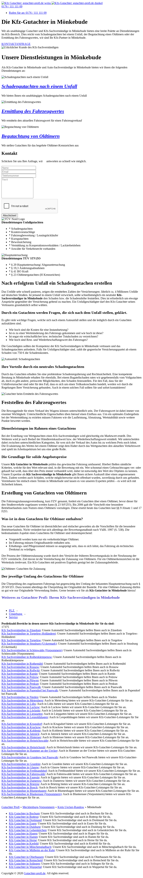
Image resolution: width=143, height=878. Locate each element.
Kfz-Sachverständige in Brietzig (20, 784)
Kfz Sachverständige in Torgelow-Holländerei (28, 633)
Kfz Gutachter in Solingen (24, 863)
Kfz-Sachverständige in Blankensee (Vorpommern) (31, 794)
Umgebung (16, 613)
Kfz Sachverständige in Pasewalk (21, 687)
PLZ (12, 610)
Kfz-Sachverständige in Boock (19, 787)
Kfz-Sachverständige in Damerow (21, 780)
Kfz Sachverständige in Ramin (19, 673)
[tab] (12, 610)
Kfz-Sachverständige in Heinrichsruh (23, 747)
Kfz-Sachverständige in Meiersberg (22, 700)
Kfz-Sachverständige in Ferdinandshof (24, 770)
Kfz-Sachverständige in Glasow (20, 767)
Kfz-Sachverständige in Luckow (20, 707)
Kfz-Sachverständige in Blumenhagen (23, 790)
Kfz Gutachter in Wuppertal (25, 867)
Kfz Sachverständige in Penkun (20, 683)
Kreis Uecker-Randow (71, 807)
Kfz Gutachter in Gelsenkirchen (27, 830)
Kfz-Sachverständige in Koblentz (21, 730)
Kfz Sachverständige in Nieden (19, 697)
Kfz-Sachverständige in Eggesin (20, 777)
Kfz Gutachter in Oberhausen (26, 856)
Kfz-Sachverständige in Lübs (18, 703)
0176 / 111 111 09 (11, 6)
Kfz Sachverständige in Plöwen (20, 680)
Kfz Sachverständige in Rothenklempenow (26, 657)
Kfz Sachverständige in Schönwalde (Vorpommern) (31, 650)
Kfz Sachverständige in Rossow (20, 667)
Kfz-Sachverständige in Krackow (21, 727)
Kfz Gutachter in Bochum (24, 813)
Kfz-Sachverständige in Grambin (20, 764)
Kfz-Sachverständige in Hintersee (21, 737)
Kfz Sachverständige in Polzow (20, 677)
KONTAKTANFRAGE (16, 44)
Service (13, 617)
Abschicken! (9, 215)
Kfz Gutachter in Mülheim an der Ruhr (32, 850)
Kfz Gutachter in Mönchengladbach (30, 846)
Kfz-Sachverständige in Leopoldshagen (24, 717)
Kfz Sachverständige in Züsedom (21, 630)
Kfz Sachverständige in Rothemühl (22, 663)
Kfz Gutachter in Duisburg (24, 826)
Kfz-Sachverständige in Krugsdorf (21, 723)
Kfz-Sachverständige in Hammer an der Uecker (29, 750)
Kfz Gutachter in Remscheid (25, 860)
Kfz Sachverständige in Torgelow (21, 640)
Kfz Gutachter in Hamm (23, 836)
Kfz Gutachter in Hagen (23, 833)
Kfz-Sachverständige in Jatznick (20, 733)
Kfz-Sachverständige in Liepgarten (21, 713)
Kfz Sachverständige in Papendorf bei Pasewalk (29, 690)
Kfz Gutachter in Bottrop (23, 816)
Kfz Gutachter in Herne (23, 840)
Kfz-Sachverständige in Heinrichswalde (24, 740)
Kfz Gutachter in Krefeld (23, 843)
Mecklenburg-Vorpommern (39, 807)
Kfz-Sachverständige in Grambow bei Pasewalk (29, 757)
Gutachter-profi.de (34, 873)
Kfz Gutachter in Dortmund (25, 820)
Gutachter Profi (10, 807)
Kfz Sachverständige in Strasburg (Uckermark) (29, 643)
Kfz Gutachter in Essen (22, 823)
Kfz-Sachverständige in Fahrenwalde (23, 774)
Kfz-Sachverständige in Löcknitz (20, 710)
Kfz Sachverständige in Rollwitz (20, 670)
